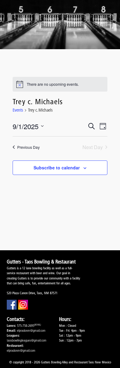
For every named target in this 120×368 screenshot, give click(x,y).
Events (18, 110)
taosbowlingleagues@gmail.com (26, 340)
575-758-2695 (25, 325)
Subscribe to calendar (57, 167)
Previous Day (28, 147)
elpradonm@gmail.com (31, 330)
